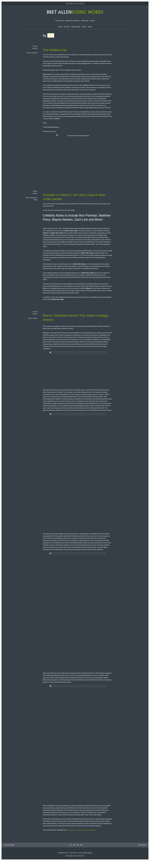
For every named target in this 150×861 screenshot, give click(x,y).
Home (60, 27)
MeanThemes (88, 852)
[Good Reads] (79, 3)
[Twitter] (66, 3)
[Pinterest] (74, 3)
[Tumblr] (76, 3)
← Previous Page (8, 845)
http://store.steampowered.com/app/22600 (82, 830)
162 (74, 845)
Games (35, 199)
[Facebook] (69, 3)
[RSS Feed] (83, 3)
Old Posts (34, 52)
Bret (35, 48)
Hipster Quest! (76, 27)
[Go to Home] (75, 14)
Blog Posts (34, 197)
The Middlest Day (55, 50)
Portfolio (67, 27)
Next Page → (142, 845)
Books (84, 27)
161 (71, 845)
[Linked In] (71, 3)
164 (81, 845)
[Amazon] (81, 3)
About (90, 27)
